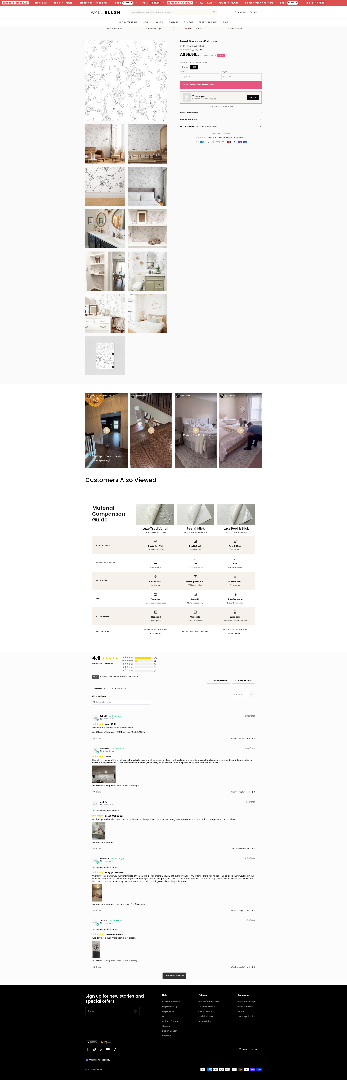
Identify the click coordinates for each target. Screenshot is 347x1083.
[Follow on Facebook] (87, 1049)
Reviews (188, 22)
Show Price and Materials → (199, 84)
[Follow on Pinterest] (101, 1049)
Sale (225, 22)
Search (241, 1011)
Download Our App (246, 1001)
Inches (185, 67)
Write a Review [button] (245, 680)
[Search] (214, 12)
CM (194, 67)
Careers (166, 1026)
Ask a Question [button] (219, 680)
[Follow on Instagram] (94, 1049)
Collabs (173, 22)
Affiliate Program (170, 1021)
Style (146, 22)
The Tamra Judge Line (193, 46)
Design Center (169, 1030)
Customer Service (171, 1001)
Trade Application (246, 1016)
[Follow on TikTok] (115, 1049)
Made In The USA (245, 1006)
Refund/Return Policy (208, 1001)
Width (182, 71)
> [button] (174, 976)
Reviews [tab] (98, 688)
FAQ (164, 1016)
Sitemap (166, 1035)
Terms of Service (206, 1006)
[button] (248, 738)
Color (159, 22)
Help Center (168, 1011)
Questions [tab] (117, 688)
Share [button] (98, 738)
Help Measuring (170, 1006)
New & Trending (128, 22)
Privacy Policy (205, 1011)
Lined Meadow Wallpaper (103, 732)
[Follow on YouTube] (108, 1049)
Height (224, 71)
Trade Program (208, 22)
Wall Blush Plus (205, 1016)
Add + (253, 97)
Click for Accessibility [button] (99, 1059)
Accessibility (204, 1021)
